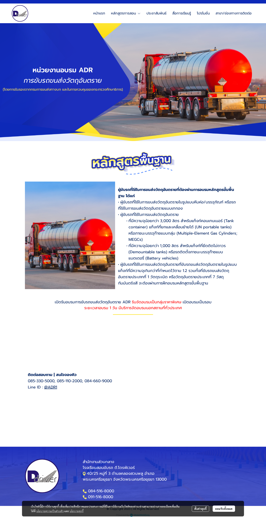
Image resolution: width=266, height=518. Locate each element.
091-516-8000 (100, 497)
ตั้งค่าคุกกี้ (200, 508)
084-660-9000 (98, 381)
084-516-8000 (101, 491)
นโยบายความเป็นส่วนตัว (50, 511)
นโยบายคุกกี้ (77, 511)
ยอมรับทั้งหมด (224, 508)
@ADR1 (50, 387)
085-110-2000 (69, 381)
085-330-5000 (41, 381)
